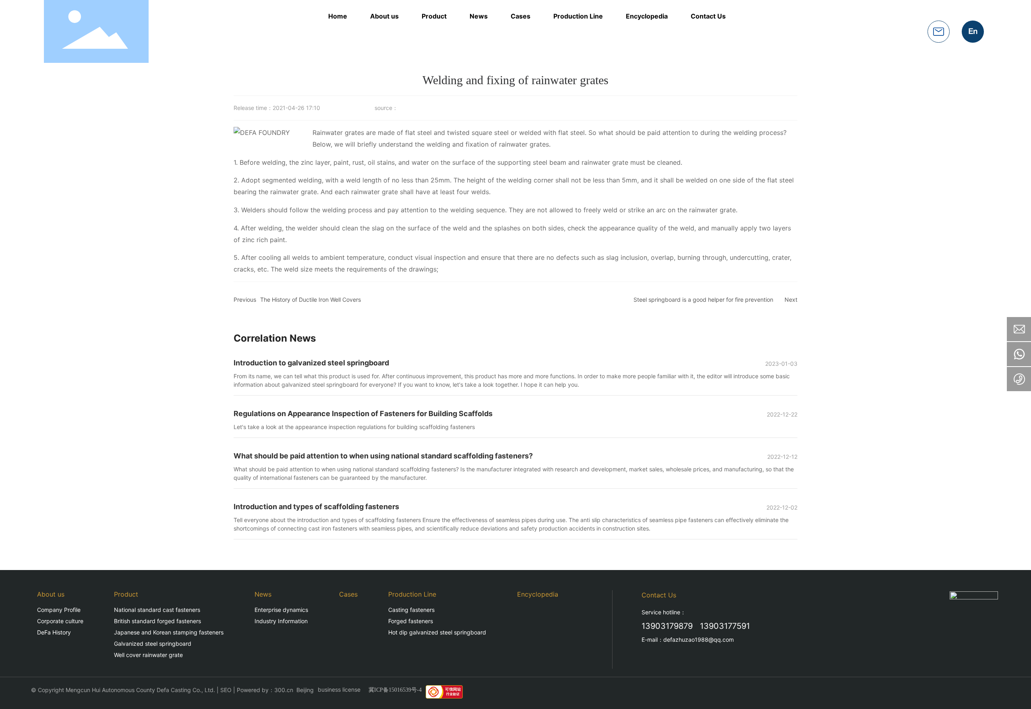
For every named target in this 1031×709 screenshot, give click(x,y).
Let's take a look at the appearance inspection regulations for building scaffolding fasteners (354, 426)
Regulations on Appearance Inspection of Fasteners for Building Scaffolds (363, 413)
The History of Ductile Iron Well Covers (310, 299)
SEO (226, 689)
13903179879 (667, 626)
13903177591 (725, 626)
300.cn (283, 689)
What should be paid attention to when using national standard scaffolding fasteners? (383, 456)
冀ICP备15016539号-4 (395, 690)
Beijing (305, 689)
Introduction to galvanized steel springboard (311, 363)
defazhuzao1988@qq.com (698, 639)
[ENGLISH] (973, 30)
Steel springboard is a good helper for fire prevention (703, 299)
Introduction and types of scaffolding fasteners (316, 506)
